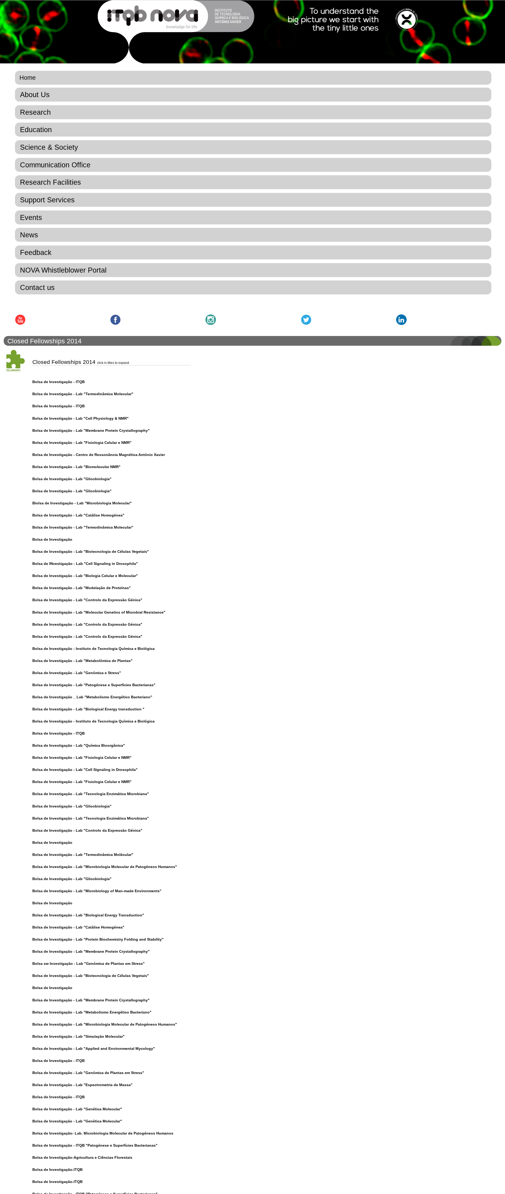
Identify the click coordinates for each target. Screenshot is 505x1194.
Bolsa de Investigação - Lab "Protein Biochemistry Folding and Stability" (98, 939)
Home (27, 77)
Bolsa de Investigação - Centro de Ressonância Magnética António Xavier (98, 455)
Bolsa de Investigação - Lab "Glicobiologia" (72, 479)
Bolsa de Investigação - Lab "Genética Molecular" (77, 1109)
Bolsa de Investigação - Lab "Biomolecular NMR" (76, 467)
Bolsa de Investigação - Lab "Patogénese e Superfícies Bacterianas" (93, 685)
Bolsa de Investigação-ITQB (57, 1169)
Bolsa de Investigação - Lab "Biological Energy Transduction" (88, 915)
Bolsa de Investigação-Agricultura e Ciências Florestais (82, 1157)
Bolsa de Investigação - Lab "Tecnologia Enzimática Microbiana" (90, 794)
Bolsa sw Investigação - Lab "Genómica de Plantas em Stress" (88, 963)
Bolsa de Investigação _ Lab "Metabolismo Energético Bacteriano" (92, 697)
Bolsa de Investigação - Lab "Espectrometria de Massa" (82, 1085)
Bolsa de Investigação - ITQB (58, 382)
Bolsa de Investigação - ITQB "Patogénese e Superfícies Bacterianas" (95, 1145)
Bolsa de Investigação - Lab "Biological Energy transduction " (88, 709)
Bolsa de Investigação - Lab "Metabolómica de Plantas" (82, 661)
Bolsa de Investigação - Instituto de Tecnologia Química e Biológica (93, 648)
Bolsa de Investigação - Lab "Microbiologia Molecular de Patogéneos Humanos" (104, 867)
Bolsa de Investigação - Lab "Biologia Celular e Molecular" (85, 576)
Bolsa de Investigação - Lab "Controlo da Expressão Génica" (87, 600)
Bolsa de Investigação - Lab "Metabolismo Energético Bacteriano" (92, 1012)
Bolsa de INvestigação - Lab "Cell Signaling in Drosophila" (85, 563)
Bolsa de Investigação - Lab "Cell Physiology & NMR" (80, 418)
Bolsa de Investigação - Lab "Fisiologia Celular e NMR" (82, 442)
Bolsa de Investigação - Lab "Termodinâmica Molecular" (82, 394)
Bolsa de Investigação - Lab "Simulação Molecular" (78, 1036)
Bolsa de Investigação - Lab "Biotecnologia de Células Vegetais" (90, 551)
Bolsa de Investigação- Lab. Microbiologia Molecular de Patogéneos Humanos (102, 1133)
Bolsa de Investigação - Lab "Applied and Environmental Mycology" (93, 1048)
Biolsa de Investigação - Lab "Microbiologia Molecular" (82, 503)
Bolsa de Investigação (52, 539)
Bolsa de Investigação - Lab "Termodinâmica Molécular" (82, 854)
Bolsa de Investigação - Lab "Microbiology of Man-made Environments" (96, 891)
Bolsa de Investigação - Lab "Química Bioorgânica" (78, 745)
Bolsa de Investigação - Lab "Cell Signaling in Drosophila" (85, 769)
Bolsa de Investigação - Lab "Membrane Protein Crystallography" (91, 430)
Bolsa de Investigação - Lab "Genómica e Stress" (76, 673)
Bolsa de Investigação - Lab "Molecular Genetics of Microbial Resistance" (98, 612)
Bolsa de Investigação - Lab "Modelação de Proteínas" (81, 588)
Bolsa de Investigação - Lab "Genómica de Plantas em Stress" (88, 1073)
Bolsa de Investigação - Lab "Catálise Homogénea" (78, 515)
